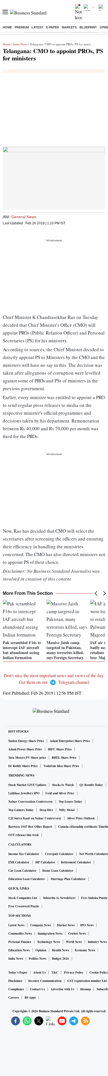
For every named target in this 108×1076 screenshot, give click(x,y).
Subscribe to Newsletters (59, 898)
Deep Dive (46, 810)
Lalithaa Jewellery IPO (24, 793)
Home (7, 27)
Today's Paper (17, 972)
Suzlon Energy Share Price (26, 741)
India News (20, 44)
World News (74, 942)
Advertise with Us (62, 989)
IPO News (87, 925)
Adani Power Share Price (25, 749)
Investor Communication (44, 981)
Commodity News (20, 933)
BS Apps (30, 997)
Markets (69, 27)
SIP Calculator (45, 862)
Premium (22, 27)
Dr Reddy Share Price (23, 766)
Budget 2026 (60, 958)
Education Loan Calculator (26, 879)
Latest (37, 27)
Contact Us (37, 989)
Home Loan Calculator (57, 871)
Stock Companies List (22, 898)
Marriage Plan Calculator (68, 879)
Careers (13, 997)
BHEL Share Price (64, 758)
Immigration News (50, 933)
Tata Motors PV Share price (27, 758)
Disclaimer (15, 981)
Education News (19, 950)
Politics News (37, 958)
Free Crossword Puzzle (23, 906)
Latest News (16, 925)
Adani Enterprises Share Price (70, 741)
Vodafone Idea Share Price (61, 766)
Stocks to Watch (63, 785)
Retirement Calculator (76, 862)
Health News (60, 950)
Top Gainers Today (21, 810)
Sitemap (85, 989)
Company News (40, 925)
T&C (55, 972)
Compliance (16, 989)
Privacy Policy (74, 972)
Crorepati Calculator (59, 854)
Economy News (85, 950)
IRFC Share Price (60, 749)
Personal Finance (19, 942)
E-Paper (52, 27)
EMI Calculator (18, 862)
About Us (39, 972)
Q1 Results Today (91, 785)
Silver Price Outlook (81, 818)
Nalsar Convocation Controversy (30, 802)
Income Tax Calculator (23, 854)
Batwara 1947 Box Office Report (30, 827)
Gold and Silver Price (59, 793)
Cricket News (77, 933)
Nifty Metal (66, 810)
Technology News (48, 942)
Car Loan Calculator (22, 871)
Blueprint (88, 27)
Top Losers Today (70, 802)
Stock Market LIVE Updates (27, 785)
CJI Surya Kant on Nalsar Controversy (34, 818)
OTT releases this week (23, 835)
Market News (65, 925)
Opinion (40, 950)
